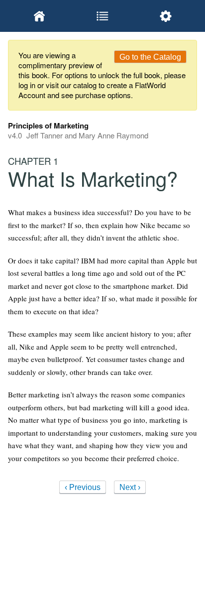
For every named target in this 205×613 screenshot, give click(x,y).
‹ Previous (83, 487)
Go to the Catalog (150, 57)
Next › (129, 487)
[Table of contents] (102, 16)
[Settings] (165, 16)
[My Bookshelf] (39, 16)
